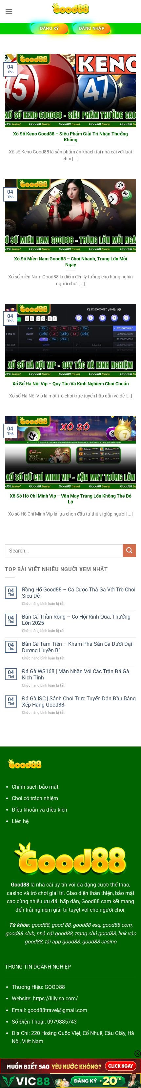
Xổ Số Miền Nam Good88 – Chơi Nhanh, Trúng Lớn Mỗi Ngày (70, 261)
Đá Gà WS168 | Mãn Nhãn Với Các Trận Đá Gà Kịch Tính (75, 674)
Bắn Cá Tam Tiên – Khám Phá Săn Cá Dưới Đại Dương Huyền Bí (77, 647)
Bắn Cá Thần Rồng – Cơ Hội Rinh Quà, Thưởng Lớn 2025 (76, 620)
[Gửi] (129, 550)
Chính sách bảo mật (35, 787)
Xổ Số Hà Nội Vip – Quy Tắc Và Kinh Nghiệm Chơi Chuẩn (70, 383)
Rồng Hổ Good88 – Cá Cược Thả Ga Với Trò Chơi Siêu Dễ (78, 593)
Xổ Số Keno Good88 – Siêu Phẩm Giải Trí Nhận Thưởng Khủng (70, 136)
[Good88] (70, 11)
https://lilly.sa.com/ (55, 998)
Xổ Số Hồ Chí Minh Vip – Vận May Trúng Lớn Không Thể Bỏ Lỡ (70, 498)
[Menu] (9, 11)
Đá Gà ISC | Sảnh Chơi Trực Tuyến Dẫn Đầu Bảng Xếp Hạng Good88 (79, 701)
